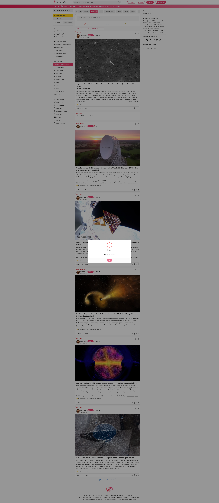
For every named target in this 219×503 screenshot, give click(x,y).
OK (109, 260)
